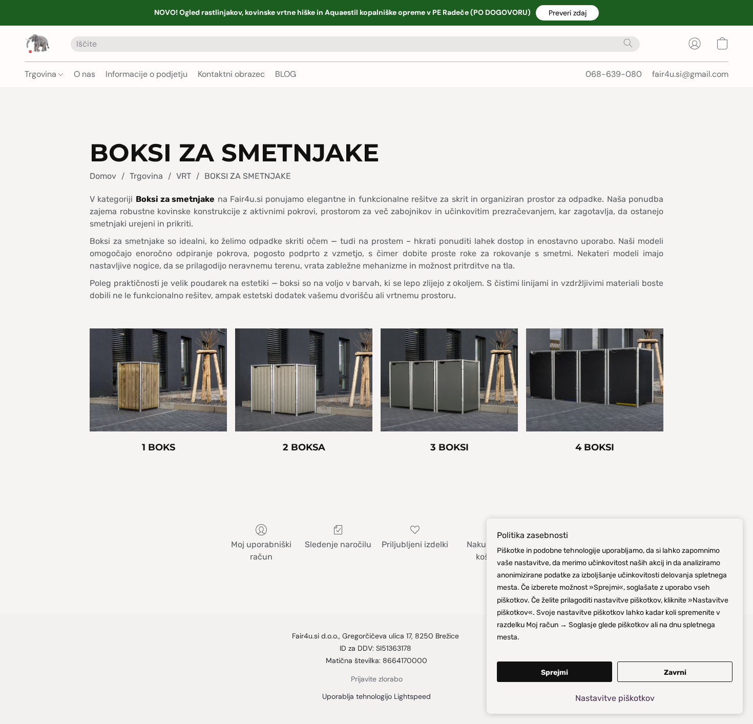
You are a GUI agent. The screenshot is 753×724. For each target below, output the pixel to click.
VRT (183, 176)
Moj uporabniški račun (261, 551)
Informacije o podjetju (146, 74)
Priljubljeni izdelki (415, 544)
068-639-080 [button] (613, 74)
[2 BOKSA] (303, 379)
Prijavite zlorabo (377, 679)
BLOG (285, 74)
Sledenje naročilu (338, 544)
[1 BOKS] (158, 379)
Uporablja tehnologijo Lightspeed (376, 696)
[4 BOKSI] (594, 379)
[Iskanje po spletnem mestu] (628, 43)
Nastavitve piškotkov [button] (615, 698)
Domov (103, 176)
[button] (567, 12)
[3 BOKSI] (449, 379)
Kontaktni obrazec (231, 74)
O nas (84, 74)
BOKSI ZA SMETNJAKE (247, 176)
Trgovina (41, 74)
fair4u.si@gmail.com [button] (690, 74)
